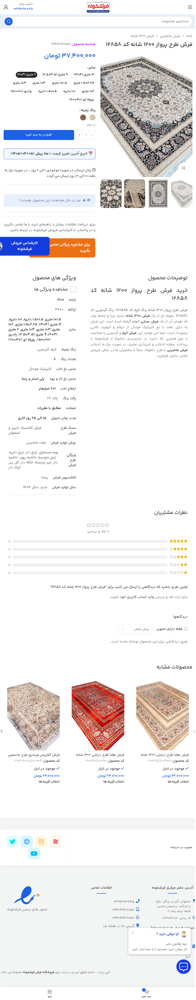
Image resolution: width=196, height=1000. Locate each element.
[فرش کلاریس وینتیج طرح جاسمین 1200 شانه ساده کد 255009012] (33, 715)
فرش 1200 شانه (142, 36)
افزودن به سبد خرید (39, 134)
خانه (189, 36)
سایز (92, 67)
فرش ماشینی (170, 36)
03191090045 (124, 902)
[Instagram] (41, 842)
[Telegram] (27, 842)
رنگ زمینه (88, 110)
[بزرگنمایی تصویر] (183, 168)
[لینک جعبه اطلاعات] (23, 7)
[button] (187, 114)
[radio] (84, 75)
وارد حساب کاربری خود (137, 597)
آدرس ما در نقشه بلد (118, 926)
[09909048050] (138, 909)
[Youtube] (34, 854)
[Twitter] (12, 842)
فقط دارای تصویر (169, 629)
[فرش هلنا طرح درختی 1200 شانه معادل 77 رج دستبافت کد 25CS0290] (162, 715)
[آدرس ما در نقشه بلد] (138, 925)
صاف (89, 125)
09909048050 (123, 910)
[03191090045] (138, 901)
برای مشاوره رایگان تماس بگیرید (69, 248)
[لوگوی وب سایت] (98, 7)
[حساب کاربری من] (6, 7)
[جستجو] (9, 21)
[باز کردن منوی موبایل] (190, 7)
